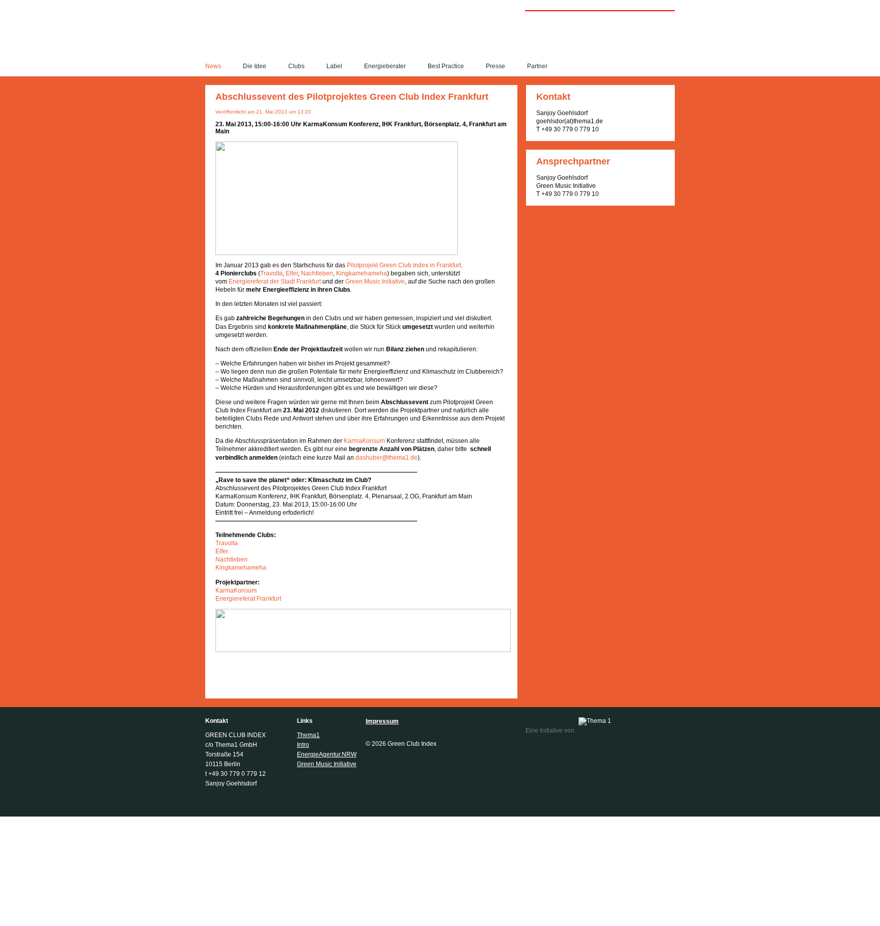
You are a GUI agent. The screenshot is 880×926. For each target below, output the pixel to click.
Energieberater (385, 66)
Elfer (292, 273)
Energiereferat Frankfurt (248, 598)
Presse (495, 66)
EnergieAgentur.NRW (326, 754)
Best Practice (446, 66)
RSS (671, 66)
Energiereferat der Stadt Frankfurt (275, 281)
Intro (303, 744)
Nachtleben (317, 273)
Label (334, 66)
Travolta (271, 273)
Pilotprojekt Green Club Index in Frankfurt (404, 265)
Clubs (296, 66)
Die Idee (254, 66)
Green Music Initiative (375, 281)
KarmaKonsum (364, 440)
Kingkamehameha (361, 273)
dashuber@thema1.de (386, 457)
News (213, 66)
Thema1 (308, 735)
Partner (537, 66)
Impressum (382, 721)
